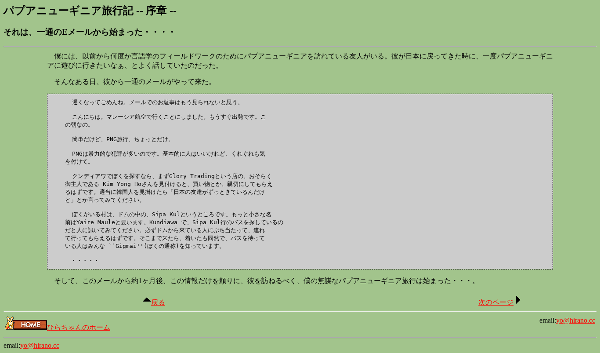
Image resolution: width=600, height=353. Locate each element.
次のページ (495, 302)
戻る (158, 302)
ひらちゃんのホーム (78, 327)
